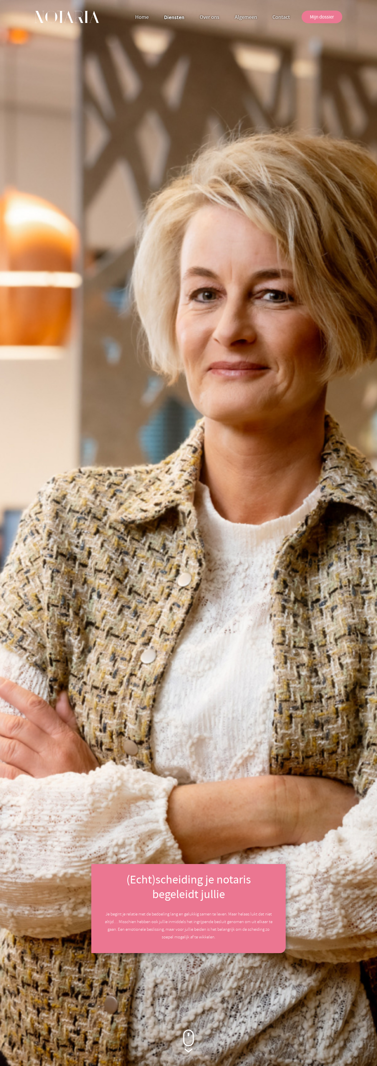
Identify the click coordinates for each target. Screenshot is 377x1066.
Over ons (209, 17)
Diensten (174, 17)
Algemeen (246, 17)
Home (142, 17)
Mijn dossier (322, 17)
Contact (281, 17)
